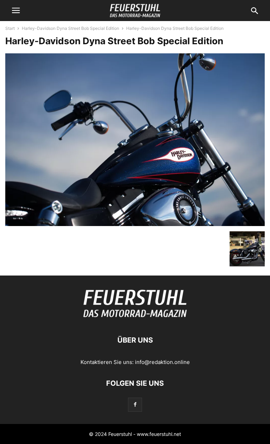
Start (10, 28)
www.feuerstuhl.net (159, 434)
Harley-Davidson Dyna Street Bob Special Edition (70, 28)
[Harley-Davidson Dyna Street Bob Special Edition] (135, 224)
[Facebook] (135, 404)
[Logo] (135, 319)
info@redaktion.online (162, 362)
